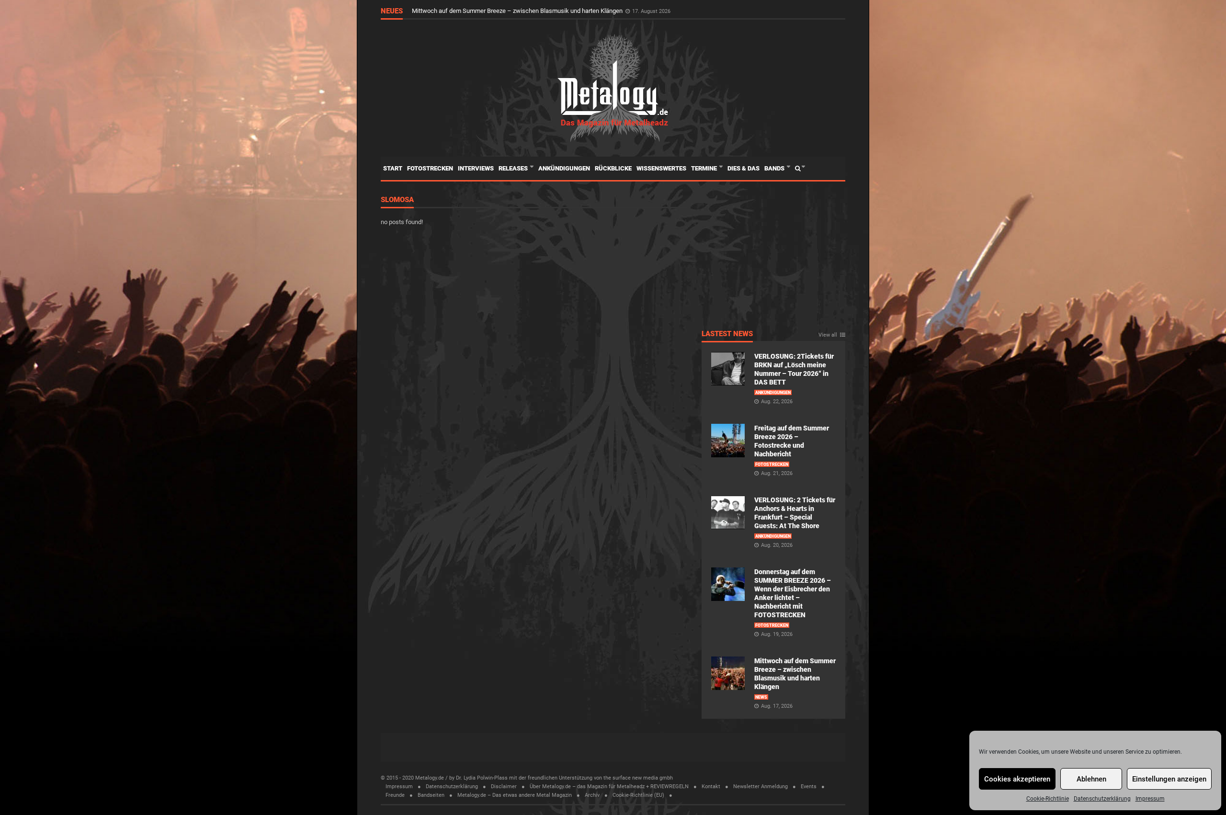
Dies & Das (743, 168)
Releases (514, 168)
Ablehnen (1091, 779)
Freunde (395, 795)
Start (392, 168)
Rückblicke (613, 168)
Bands (775, 168)
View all (827, 335)
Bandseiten (431, 795)
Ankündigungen (564, 168)
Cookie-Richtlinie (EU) (638, 795)
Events (809, 786)
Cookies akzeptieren (1017, 779)
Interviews (476, 168)
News (761, 697)
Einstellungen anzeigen (1169, 779)
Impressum (1150, 798)
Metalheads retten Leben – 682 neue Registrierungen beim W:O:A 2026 (508, 9)
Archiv (592, 795)
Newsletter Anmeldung (760, 786)
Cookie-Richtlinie (1047, 798)
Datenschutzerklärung (1102, 798)
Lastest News (727, 334)
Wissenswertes (661, 168)
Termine (704, 168)
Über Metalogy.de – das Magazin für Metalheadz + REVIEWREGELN (609, 786)
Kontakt (711, 786)
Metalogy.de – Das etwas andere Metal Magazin (514, 795)
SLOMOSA (397, 200)
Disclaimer (504, 786)
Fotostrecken (430, 168)
